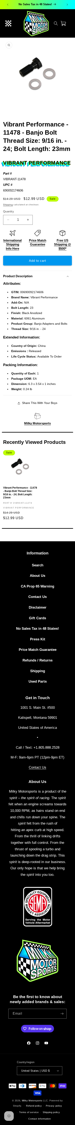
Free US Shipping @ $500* (62, 244)
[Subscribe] (61, 1014)
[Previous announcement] (7, 4)
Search (37, 565)
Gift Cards (37, 618)
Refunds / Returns (37, 660)
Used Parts (38, 681)
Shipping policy (51, 1112)
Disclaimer (37, 607)
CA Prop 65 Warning (37, 586)
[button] (8, 23)
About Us (37, 576)
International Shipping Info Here (12, 244)
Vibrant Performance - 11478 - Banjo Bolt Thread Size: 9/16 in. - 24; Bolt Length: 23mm (20, 492)
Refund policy (34, 1106)
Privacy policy (54, 1106)
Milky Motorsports (37, 423)
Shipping (8, 204)
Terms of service (29, 1112)
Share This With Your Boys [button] (39, 403)
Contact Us (37, 597)
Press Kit (37, 639)
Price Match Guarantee (37, 650)
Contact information (39, 1118)
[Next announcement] (67, 4)
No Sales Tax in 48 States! (37, 629)
